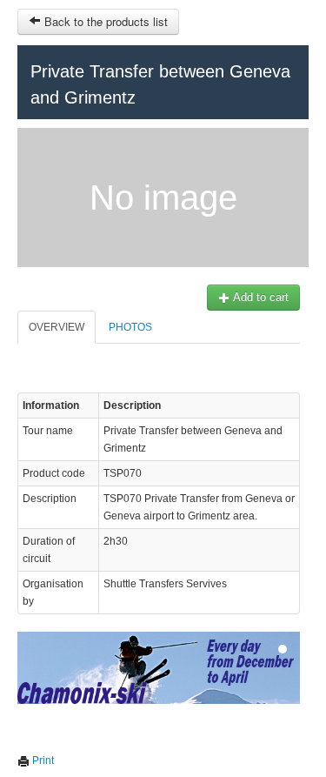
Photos (130, 327)
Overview (56, 327)
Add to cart (259, 297)
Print (42, 760)
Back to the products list (104, 21)
